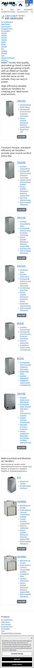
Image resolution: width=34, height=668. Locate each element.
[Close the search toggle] (31, 2)
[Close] (32, 638)
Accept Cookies (17, 664)
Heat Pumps (5, 622)
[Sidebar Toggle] (2, 17)
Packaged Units (6, 627)
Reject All (17, 659)
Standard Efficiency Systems (11, 633)
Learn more (12, 650)
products (12, 16)
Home (7, 16)
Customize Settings (17, 654)
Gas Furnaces (6, 624)
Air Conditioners (7, 620)
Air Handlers (5, 629)
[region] (17, 651)
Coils (3, 631)
